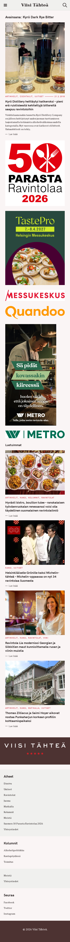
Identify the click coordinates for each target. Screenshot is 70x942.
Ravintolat (47, 497)
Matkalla (33, 708)
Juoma (7, 800)
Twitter (8, 908)
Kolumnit (33, 497)
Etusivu (8, 783)
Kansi (23, 497)
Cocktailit (26, 96)
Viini (45, 638)
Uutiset (39, 96)
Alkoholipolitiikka (14, 850)
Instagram (9, 913)
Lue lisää (13, 134)
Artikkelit (11, 96)
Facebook (9, 902)
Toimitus (8, 861)
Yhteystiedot (11, 829)
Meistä (7, 817)
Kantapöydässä (12, 856)
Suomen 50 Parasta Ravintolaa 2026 (23, 823)
